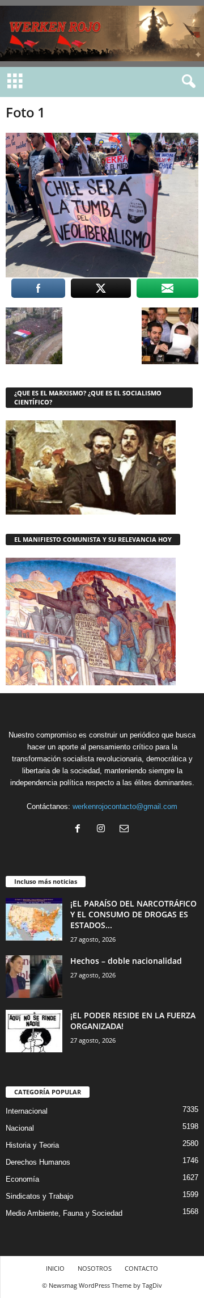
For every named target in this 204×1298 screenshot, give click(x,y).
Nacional (20, 1128)
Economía (22, 1179)
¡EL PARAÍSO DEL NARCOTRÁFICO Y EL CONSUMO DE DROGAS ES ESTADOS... (133, 914)
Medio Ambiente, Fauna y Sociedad (64, 1213)
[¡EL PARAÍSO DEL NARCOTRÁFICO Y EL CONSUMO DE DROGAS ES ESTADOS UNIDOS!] (34, 919)
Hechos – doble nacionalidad (126, 960)
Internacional (27, 1111)
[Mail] (125, 829)
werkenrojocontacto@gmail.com (125, 806)
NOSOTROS (95, 1268)
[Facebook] (80, 829)
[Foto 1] (102, 205)
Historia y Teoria (32, 1145)
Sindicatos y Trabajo (39, 1196)
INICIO (55, 1268)
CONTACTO (141, 1268)
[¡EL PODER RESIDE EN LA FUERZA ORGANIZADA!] (34, 1031)
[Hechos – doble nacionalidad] (34, 976)
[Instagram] (103, 829)
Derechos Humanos (38, 1162)
